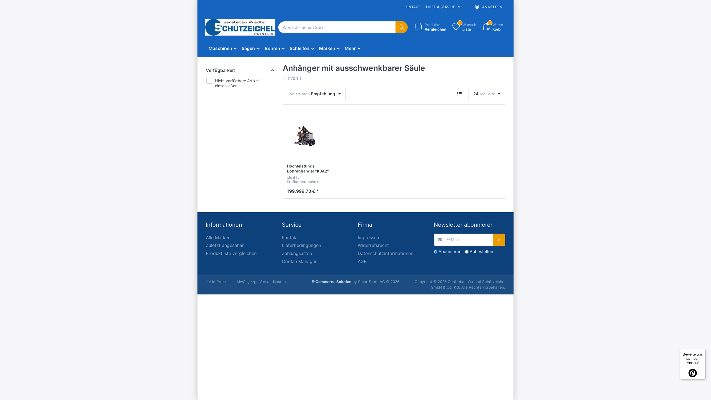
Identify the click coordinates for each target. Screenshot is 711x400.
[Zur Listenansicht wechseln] (459, 94)
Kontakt (412, 7)
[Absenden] (499, 240)
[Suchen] (401, 27)
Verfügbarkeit (220, 70)
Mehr (351, 48)
